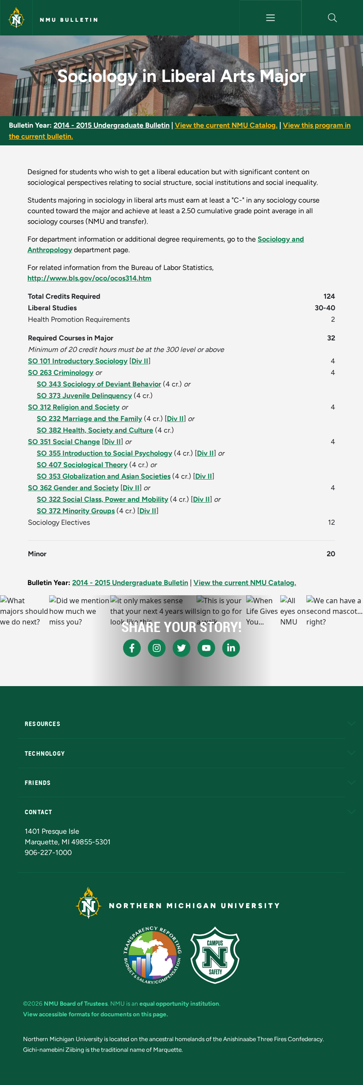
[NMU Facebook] (132, 648)
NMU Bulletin (69, 20)
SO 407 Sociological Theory (82, 465)
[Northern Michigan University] (16, 17)
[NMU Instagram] (157, 648)
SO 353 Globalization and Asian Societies (103, 476)
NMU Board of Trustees (76, 1003)
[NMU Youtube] (206, 648)
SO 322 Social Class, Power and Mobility (102, 499)
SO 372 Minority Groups (76, 511)
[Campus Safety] (214, 955)
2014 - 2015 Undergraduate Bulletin (112, 125)
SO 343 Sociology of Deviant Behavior (99, 384)
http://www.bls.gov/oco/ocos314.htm (89, 278)
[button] (332, 17)
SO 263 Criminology (60, 372)
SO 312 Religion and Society (74, 407)
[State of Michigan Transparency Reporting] (153, 955)
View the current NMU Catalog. (226, 125)
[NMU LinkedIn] (231, 648)
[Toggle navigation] (270, 17)
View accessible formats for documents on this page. (95, 1014)
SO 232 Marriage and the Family (89, 418)
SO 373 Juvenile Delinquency (84, 395)
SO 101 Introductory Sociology (77, 361)
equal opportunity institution (179, 1003)
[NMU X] (181, 648)
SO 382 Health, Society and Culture (95, 430)
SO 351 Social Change (64, 441)
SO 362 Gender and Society (73, 488)
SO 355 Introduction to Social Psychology (104, 453)
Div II (139, 361)
